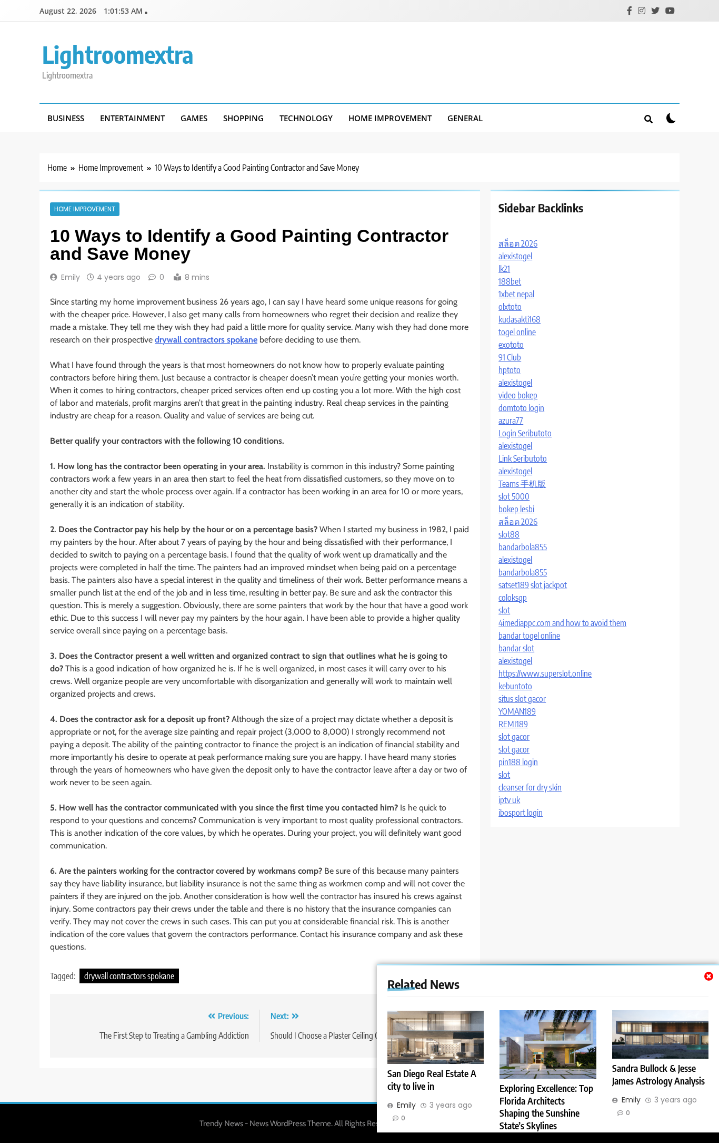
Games (194, 118)
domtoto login (521, 408)
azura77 (510, 420)
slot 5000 (514, 496)
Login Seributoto (525, 433)
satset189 (513, 585)
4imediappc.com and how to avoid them (562, 623)
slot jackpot (549, 585)
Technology (306, 118)
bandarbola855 (522, 547)
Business (65, 118)
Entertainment (132, 118)
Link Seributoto (522, 458)
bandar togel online (529, 635)
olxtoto (510, 306)
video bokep (517, 395)
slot (504, 610)
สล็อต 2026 (517, 243)
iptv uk (509, 800)
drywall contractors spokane (129, 976)
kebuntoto (515, 686)
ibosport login (520, 812)
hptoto (509, 370)
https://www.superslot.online (545, 673)
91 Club (509, 357)
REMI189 (513, 724)
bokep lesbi (516, 509)
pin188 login (518, 762)
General (465, 118)
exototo (511, 344)
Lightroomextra (118, 54)
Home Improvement (390, 118)
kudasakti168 (519, 319)
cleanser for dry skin (530, 787)
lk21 (504, 268)
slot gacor (514, 736)
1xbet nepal (516, 294)
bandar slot (516, 648)
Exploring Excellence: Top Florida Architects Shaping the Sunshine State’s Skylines (546, 1107)
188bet (509, 281)
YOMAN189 (517, 711)
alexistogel (515, 256)
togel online (517, 332)
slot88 (509, 534)
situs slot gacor (522, 698)
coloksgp (512, 597)
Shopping (243, 118)
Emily (70, 277)
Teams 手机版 (522, 483)
